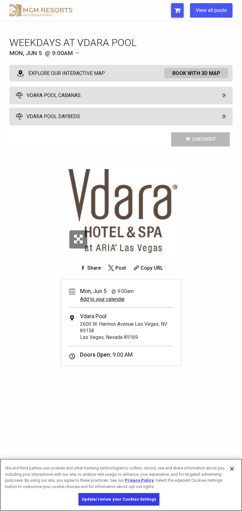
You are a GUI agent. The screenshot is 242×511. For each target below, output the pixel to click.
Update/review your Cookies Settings (119, 499)
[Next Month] (112, 63)
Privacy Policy (139, 480)
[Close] (232, 469)
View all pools (211, 10)
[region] (121, 485)
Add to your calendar (102, 299)
